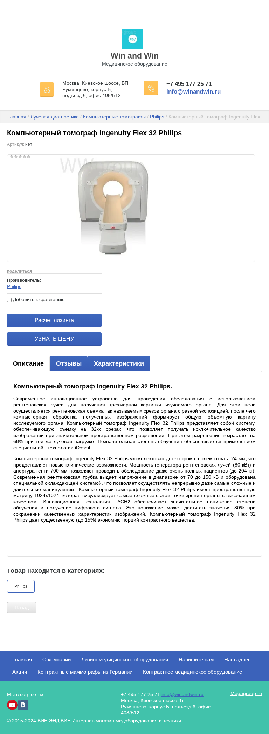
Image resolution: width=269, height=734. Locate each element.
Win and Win (135, 55)
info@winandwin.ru (193, 91)
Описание (28, 363)
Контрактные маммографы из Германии (84, 672)
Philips (157, 117)
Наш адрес (237, 659)
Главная (16, 117)
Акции (19, 672)
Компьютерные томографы (114, 117)
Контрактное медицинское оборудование (192, 672)
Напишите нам (196, 659)
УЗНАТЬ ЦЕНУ (54, 339)
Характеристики (119, 363)
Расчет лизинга (54, 320)
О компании (56, 659)
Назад (22, 607)
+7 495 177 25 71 (189, 84)
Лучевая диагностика (54, 117)
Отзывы (69, 363)
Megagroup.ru (246, 693)
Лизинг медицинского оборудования (124, 659)
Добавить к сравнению (38, 299)
